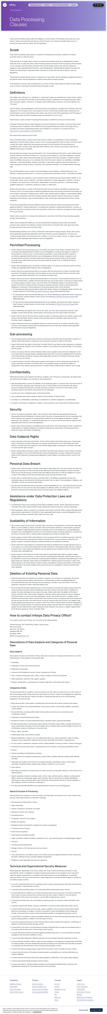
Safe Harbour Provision (83, 992)
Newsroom (57, 997)
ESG (55, 994)
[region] (53, 1010)
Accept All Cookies (96, 1010)
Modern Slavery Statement (84, 997)
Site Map (79, 994)
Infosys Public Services (16, 992)
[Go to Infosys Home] (12, 5)
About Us (57, 984)
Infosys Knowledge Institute (60, 5)
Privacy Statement (15, 10)
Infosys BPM (13, 986)
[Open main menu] (5, 5)
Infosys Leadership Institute (40, 992)
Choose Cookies (83, 1010)
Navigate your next (35, 5)
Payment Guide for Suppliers (85, 1000)
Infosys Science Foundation (40, 989)
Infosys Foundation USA (39, 986)
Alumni (56, 1000)
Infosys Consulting (15, 989)
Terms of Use (81, 984)
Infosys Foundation (37, 984)
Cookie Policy (81, 989)
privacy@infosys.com (22, 636)
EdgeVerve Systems (15, 984)
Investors (47, 5)
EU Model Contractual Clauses (44, 291)
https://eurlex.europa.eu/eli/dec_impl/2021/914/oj (26, 131)
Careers (73, 5)
